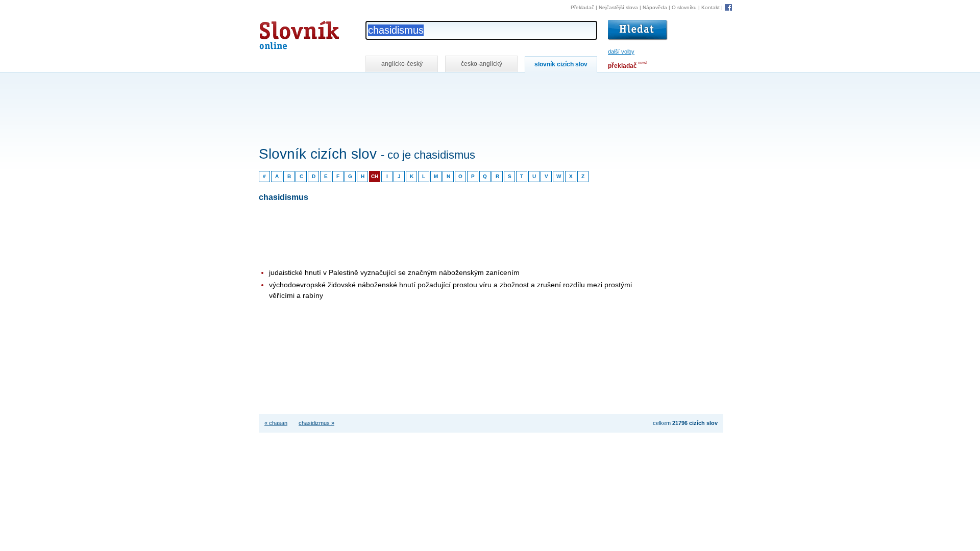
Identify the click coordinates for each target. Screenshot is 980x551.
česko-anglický (481, 63)
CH (374, 176)
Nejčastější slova (618, 7)
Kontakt (710, 7)
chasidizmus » (316, 423)
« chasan (275, 423)
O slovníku (684, 7)
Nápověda (655, 7)
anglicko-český (402, 63)
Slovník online (281, 32)
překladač (622, 65)
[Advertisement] (444, 86)
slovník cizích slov (560, 64)
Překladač (582, 7)
